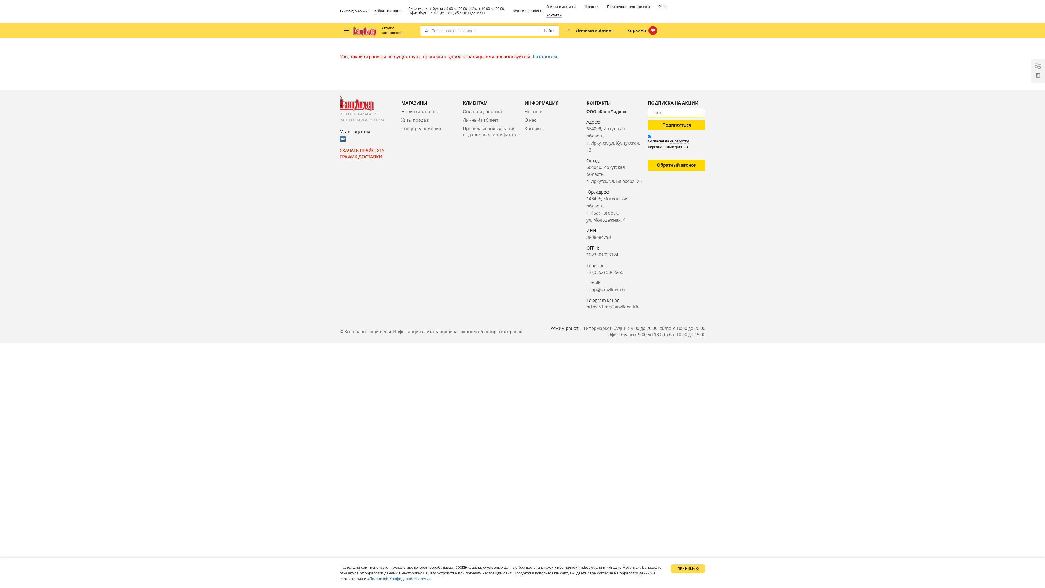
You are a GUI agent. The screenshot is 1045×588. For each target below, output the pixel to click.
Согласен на (668, 144)
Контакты (554, 15)
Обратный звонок (676, 165)
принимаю (688, 569)
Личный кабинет (480, 120)
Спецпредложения (421, 128)
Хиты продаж (415, 120)
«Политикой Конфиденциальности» (399, 578)
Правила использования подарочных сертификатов (491, 131)
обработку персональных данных (668, 144)
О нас (662, 6)
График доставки (361, 157)
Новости (591, 6)
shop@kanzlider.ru (528, 10)
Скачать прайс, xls (362, 151)
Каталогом (545, 56)
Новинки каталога (420, 112)
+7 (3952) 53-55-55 (354, 10)
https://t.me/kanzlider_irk (612, 307)
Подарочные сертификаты (628, 6)
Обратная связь (388, 10)
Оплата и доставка (561, 6)
